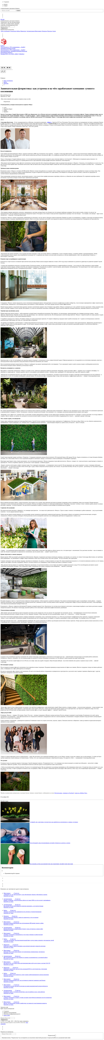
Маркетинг (23, 31)
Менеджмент (38, 31)
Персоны (49, 31)
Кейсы (18, 31)
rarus (27, 1022)
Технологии (13, 31)
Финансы (44, 31)
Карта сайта (7, 1015)
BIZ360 (2, 19)
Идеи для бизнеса (5, 31)
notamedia (3, 1024)
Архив (54, 31)
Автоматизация (31, 31)
